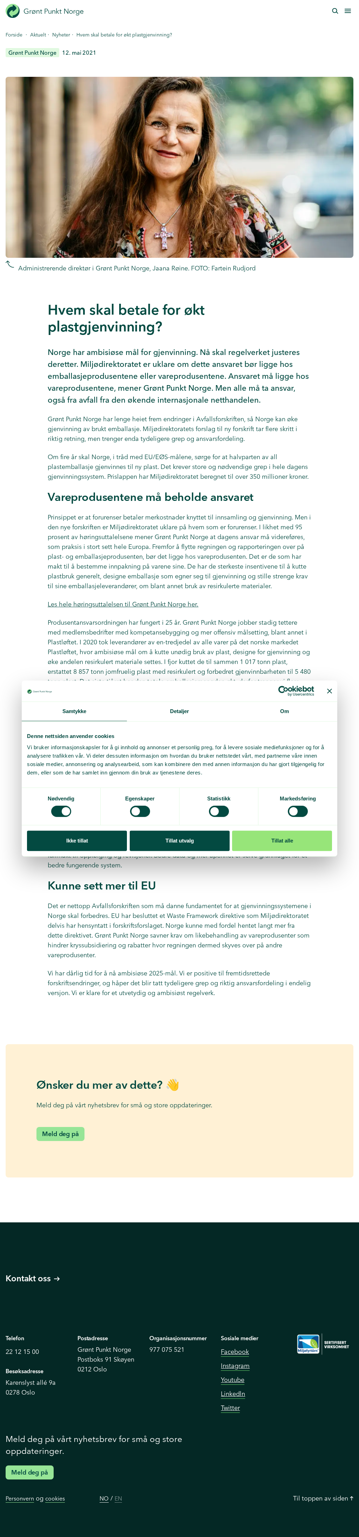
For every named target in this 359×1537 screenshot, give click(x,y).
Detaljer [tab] (179, 711)
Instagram (235, 1366)
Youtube (232, 1380)
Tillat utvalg (179, 841)
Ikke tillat (77, 841)
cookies (55, 1498)
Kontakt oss (28, 1278)
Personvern (20, 1498)
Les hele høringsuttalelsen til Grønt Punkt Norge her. (123, 604)
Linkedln (233, 1394)
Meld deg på (60, 1134)
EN (118, 1498)
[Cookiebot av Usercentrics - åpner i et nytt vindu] (283, 691)
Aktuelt (38, 35)
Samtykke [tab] (74, 711)
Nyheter (61, 35)
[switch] (140, 811)
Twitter (230, 1408)
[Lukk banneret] (329, 691)
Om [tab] (284, 711)
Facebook (235, 1352)
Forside (14, 35)
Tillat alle (282, 841)
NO (104, 1498)
